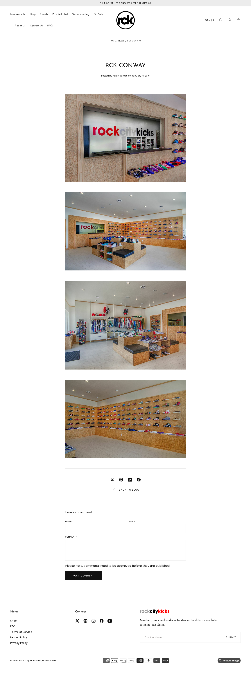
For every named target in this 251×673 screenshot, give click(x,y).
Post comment (83, 575)
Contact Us (36, 25)
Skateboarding (80, 14)
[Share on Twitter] (112, 480)
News (121, 40)
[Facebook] (102, 621)
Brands (44, 14)
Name (68, 522)
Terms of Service (21, 632)
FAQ (50, 25)
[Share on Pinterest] (121, 480)
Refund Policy (19, 637)
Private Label (60, 14)
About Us (20, 25)
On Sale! (98, 14)
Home (113, 40)
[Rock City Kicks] (154, 612)
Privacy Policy (19, 643)
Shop (32, 14)
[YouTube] (110, 621)
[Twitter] (77, 621)
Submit (231, 637)
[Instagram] (93, 621)
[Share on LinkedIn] (130, 480)
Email (131, 522)
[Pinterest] (85, 621)
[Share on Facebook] (139, 480)
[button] (209, 21)
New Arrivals (17, 14)
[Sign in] (229, 20)
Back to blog (129, 489)
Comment (71, 537)
